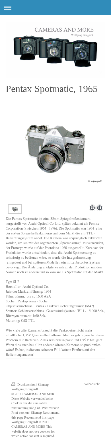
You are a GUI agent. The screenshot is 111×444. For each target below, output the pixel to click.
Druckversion (26, 384)
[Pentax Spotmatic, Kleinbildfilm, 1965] (55, 156)
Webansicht (92, 384)
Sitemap (43, 384)
